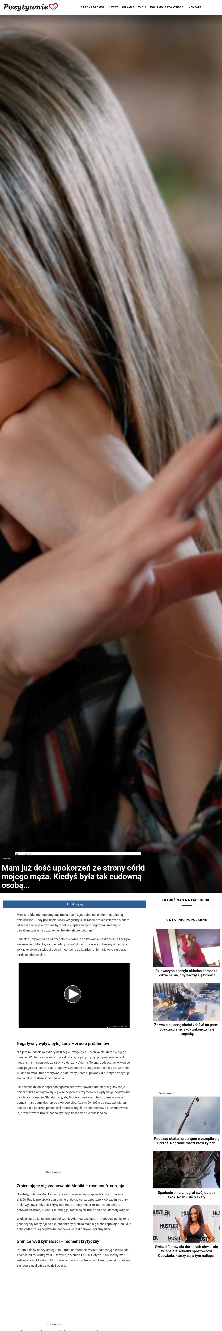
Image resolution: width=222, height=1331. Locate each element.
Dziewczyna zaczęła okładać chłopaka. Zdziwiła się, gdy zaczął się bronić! (186, 973)
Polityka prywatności (167, 7)
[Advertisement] (78, 844)
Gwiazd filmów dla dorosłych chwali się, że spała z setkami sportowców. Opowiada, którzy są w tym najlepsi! (187, 1251)
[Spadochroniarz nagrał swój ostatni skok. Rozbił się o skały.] (186, 1170)
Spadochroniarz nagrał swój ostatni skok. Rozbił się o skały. (187, 1195)
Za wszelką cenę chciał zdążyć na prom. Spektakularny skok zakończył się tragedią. (186, 1029)
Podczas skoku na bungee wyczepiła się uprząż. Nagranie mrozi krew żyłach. (186, 1141)
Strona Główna (93, 7)
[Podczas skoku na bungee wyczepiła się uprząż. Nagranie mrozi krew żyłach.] (186, 1115)
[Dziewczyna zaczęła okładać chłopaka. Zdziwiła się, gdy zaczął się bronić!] (186, 948)
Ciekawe (128, 7)
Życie (142, 7)
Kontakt (195, 7)
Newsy (113, 7)
